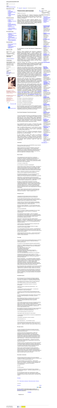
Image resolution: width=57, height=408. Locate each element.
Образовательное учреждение (23, 406)
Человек (9, 20)
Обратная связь (10, 44)
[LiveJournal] (41, 387)
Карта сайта (10, 47)
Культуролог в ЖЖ (13, 103)
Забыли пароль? (8, 72)
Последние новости (45, 64)
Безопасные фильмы (11, 37)
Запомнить (9, 70)
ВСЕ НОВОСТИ (44, 142)
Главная (9, 10)
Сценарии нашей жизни (12, 24)
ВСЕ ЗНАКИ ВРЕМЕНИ (46, 62)
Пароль (7, 68)
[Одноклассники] (39, 387)
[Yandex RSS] (8, 58)
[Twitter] (38, 387)
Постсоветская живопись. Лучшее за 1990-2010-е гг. (12, 40)
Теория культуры (10, 19)
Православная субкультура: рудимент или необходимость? (46, 17)
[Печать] (40, 10)
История (9, 23)
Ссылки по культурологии (12, 33)
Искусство (9, 25)
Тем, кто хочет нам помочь (12, 43)
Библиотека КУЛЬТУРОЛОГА (11, 34)
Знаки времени (10, 11)
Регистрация (8, 73)
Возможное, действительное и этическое (46, 21)
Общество (9, 21)
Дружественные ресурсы (12, 46)
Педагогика (10, 29)
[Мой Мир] (40, 387)
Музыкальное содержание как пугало (46, 19)
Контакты (9, 45)
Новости (9, 13)
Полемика (9, 12)
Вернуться (18, 385)
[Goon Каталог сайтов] (19, 407)
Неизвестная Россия (11, 26)
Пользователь (8, 66)
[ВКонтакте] (37, 387)
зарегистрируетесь (20, 389)
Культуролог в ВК (13, 108)
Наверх (40, 385)
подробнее (45, 32)
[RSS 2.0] (12, 58)
